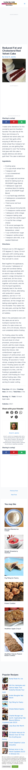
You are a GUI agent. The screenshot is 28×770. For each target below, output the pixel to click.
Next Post (14, 494)
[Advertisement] (14, 30)
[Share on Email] (7, 412)
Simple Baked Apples (16, 709)
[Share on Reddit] (16, 416)
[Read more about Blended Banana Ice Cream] (14, 517)
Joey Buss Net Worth (16, 726)
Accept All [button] (15, 766)
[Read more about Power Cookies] (14, 591)
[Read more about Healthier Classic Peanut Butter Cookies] (14, 642)
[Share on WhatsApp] (20, 412)
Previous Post (14, 490)
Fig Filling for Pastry (12, 578)
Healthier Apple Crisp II (13, 629)
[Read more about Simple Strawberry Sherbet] (14, 542)
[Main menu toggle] (25, 4)
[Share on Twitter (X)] (11, 416)
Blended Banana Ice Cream (12, 530)
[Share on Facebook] (6, 122)
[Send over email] (22, 122)
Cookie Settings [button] (6, 766)
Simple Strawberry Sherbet (11, 552)
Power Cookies (10, 603)
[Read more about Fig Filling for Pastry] (14, 566)
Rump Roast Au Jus (16, 679)
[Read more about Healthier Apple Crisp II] (14, 617)
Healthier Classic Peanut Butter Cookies (13, 654)
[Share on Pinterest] (11, 412)
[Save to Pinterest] (14, 122)
